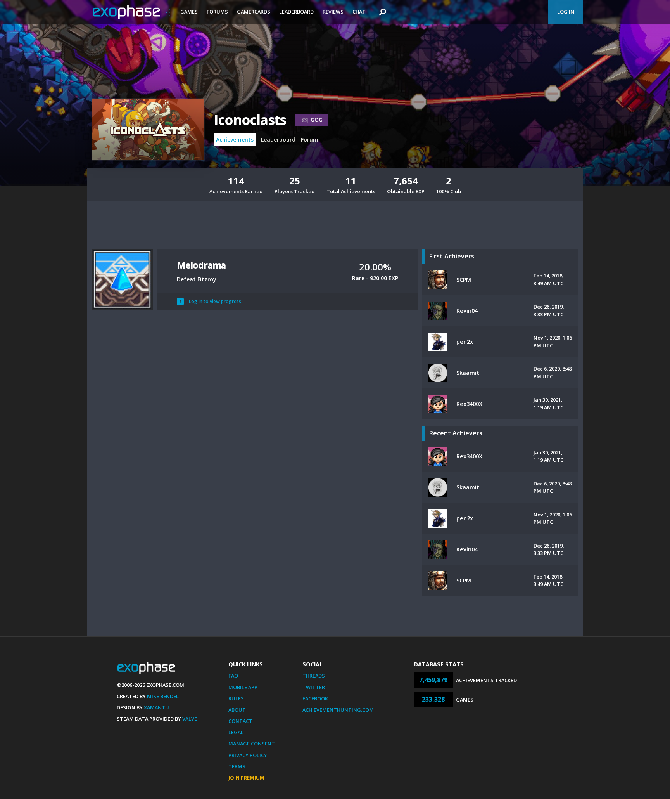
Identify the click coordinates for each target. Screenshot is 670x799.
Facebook (315, 698)
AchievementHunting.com (338, 709)
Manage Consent (251, 743)
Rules (236, 698)
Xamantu (156, 707)
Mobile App (242, 687)
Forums (217, 11)
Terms (236, 766)
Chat (359, 11)
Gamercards (253, 11)
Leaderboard (296, 11)
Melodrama (201, 264)
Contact (240, 721)
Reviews (333, 11)
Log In (565, 11)
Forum (309, 139)
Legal (235, 732)
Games (189, 11)
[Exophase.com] (131, 12)
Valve (189, 718)
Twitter (313, 687)
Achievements (235, 139)
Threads (313, 675)
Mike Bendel (163, 696)
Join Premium (246, 777)
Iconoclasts (250, 119)
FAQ (233, 675)
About (237, 709)
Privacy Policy (247, 755)
